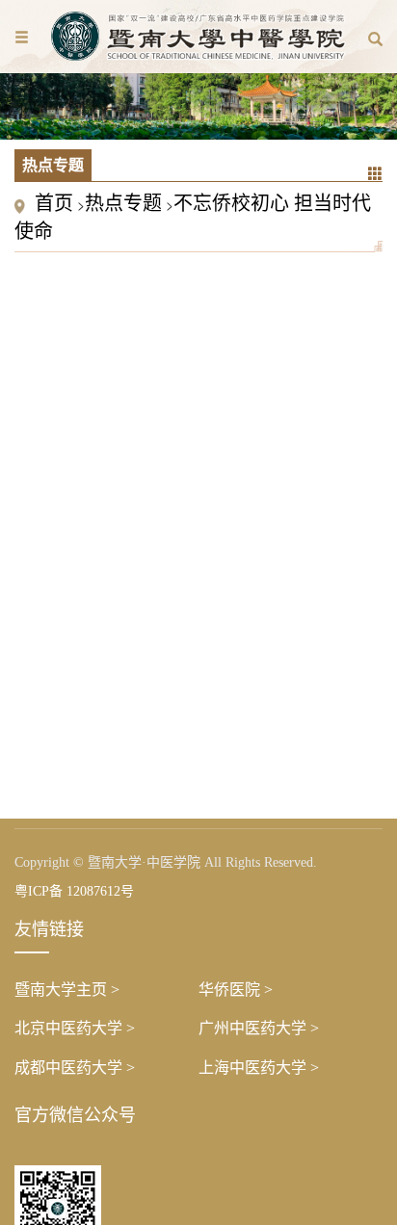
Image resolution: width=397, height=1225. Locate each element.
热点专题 (123, 203)
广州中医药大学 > (258, 1028)
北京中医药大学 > (74, 1028)
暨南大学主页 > (66, 989)
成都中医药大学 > (74, 1067)
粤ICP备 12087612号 (74, 891)
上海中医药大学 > (258, 1067)
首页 (54, 203)
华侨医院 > (235, 989)
